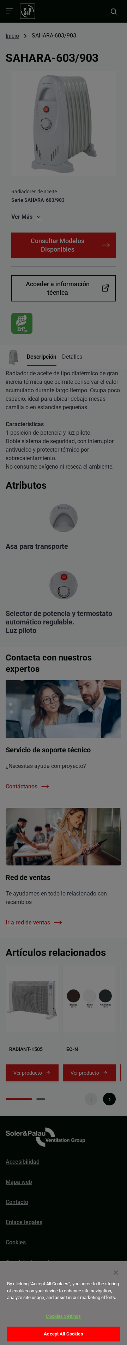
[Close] (115, 1272)
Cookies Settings (63, 1316)
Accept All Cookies (63, 1334)
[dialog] (63, 1303)
